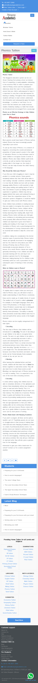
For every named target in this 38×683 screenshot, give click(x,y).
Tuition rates (7, 35)
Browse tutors (8, 27)
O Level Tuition (28, 557)
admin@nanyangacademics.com (14, 5)
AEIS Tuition (28, 552)
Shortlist (7, 23)
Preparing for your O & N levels (14, 470)
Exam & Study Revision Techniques (16, 495)
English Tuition (9, 579)
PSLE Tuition (28, 560)
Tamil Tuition (10, 592)
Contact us (7, 39)
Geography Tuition (10, 602)
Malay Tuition (9, 586)
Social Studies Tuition (10, 613)
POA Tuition (10, 610)
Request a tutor (19, 44)
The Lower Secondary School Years (16, 485)
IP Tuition (10, 559)
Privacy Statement (7, 640)
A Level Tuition (28, 549)
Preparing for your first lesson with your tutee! (19, 515)
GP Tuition (9, 581)
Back (34, 50)
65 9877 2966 (9, 3)
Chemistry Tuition (28, 579)
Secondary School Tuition (10, 567)
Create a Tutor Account (9, 10)
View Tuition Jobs (9, 7)
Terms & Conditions (7, 638)
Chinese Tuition (10, 576)
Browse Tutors (5, 655)
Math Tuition (28, 581)
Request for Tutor (7, 657)
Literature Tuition (9, 608)
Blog (2, 644)
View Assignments (7, 648)
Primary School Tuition (9, 564)
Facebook (4, 646)
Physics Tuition (28, 584)
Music (6, 506)
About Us (4, 630)
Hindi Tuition (10, 584)
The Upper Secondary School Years (16, 490)
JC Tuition (9, 561)
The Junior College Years (12, 480)
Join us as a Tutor (6, 650)
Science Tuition (28, 586)
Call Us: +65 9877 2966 (10, 663)
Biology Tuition (28, 576)
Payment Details (6, 636)
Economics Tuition (10, 600)
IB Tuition (10, 553)
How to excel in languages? (13, 475)
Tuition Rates (5, 659)
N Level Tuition (28, 554)
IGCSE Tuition (9, 556)
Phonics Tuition (10, 589)
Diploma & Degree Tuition (10, 550)
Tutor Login (21, 7)
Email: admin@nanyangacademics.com (14, 667)
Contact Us (4, 632)
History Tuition (9, 605)
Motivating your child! (11, 525)
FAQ (2, 634)
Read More (19, 620)
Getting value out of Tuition (13, 520)
